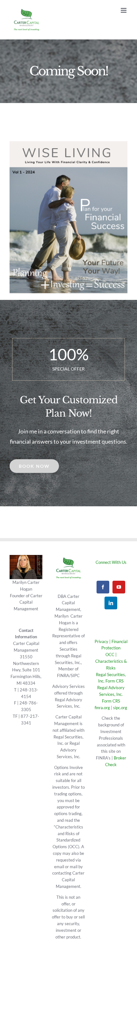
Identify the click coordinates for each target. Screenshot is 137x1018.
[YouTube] (118, 587)
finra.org (102, 707)
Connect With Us (111, 562)
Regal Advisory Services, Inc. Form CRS (111, 694)
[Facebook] (103, 587)
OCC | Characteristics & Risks (111, 661)
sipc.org (120, 707)
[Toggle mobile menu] (124, 10)
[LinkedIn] (111, 603)
